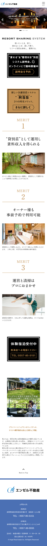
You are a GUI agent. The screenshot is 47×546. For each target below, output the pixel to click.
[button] (2, 20)
